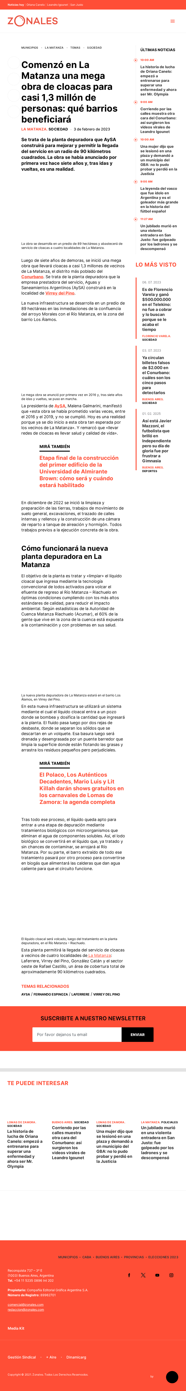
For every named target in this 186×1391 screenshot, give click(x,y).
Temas (75, 47)
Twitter (143, 1275)
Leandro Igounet (57, 4)
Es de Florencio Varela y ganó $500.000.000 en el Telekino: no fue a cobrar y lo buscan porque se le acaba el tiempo (157, 309)
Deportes (149, 471)
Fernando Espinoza (51, 994)
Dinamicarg (76, 1357)
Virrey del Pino (59, 293)
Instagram (171, 1275)
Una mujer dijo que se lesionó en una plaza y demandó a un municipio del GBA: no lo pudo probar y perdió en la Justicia (158, 160)
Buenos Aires (152, 399)
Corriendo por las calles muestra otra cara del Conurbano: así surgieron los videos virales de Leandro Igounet (158, 120)
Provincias (134, 1257)
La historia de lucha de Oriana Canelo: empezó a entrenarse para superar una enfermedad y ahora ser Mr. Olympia (158, 80)
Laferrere (80, 994)
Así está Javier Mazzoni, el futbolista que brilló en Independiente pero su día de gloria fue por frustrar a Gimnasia (156, 440)
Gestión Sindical (22, 1357)
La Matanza (54, 47)
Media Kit (16, 1328)
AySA (59, 405)
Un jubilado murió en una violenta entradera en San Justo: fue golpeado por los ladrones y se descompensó (158, 237)
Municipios (29, 47)
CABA (86, 1257)
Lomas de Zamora (21, 1122)
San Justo (76, 4)
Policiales (169, 1122)
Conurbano (32, 276)
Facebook (129, 1275)
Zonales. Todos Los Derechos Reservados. (60, 1374)
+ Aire (51, 1357)
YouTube (157, 1275)
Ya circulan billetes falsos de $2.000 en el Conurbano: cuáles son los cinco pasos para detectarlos (156, 375)
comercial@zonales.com (26, 1304)
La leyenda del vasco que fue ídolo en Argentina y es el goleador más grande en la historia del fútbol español (159, 199)
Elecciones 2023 (163, 1257)
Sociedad (94, 47)
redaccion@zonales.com (26, 1309)
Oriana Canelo (36, 4)
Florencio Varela (156, 336)
